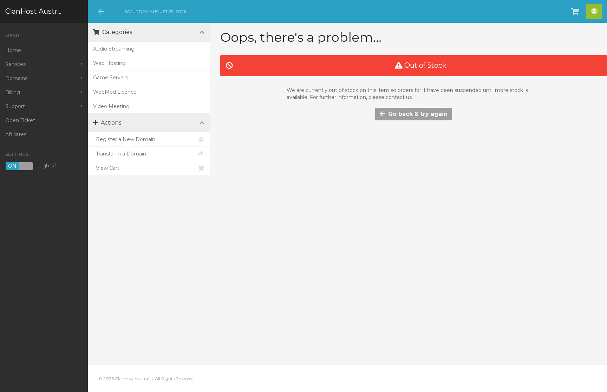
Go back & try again (416, 114)
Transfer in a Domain (119, 154)
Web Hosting (109, 63)
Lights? (32, 166)
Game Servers (110, 77)
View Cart (106, 168)
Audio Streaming (114, 49)
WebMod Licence (115, 92)
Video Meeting (111, 106)
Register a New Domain (124, 139)
